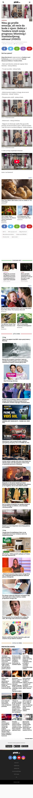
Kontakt (16, 762)
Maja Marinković (23, 231)
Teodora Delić (6, 236)
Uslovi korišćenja (16, 771)
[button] (3, 269)
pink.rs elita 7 (15, 236)
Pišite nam (16, 774)
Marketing (16, 765)
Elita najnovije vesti (12, 231)
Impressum (16, 768)
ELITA (4, 231)
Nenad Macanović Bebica (8, 234)
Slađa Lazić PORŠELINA (21, 234)
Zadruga (4, 20)
